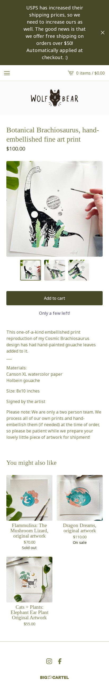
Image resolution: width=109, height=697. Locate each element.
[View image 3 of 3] (78, 270)
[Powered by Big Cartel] (54, 677)
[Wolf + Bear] (54, 97)
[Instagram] (49, 661)
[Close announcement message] (102, 32)
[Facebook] (60, 661)
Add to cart (54, 298)
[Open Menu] (7, 73)
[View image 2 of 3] (54, 270)
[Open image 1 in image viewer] (54, 209)
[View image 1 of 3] (30, 270)
